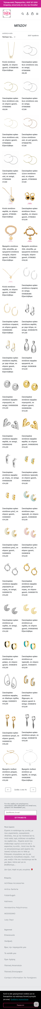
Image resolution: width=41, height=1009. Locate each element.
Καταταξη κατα (7, 33)
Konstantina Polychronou (15, 907)
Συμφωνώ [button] (20, 1005)
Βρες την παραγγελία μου (15, 947)
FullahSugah (9, 895)
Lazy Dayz (9, 920)
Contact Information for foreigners (20, 978)
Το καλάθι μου (10, 953)
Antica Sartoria (11, 889)
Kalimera (8, 901)
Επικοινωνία (9, 935)
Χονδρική (8, 941)
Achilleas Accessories (14, 883)
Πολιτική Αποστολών (13, 965)
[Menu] (37, 13)
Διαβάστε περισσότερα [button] (19, 999)
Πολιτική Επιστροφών (13, 971)
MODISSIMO (9, 913)
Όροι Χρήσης (9, 959)
